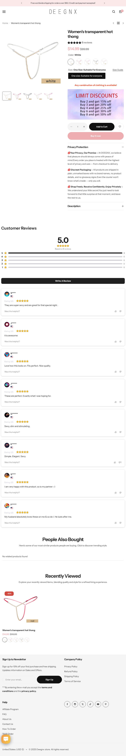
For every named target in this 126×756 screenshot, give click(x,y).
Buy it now (96, 136)
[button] (21, 3)
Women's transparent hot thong (18, 630)
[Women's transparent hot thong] (21, 608)
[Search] (113, 11)
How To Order (9, 729)
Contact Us (7, 724)
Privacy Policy (70, 666)
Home (5, 23)
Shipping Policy (71, 676)
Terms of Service (72, 681)
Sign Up (49, 679)
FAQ (4, 714)
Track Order (8, 733)
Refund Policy (70, 671)
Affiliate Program (10, 709)
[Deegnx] (63, 11)
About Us (6, 719)
